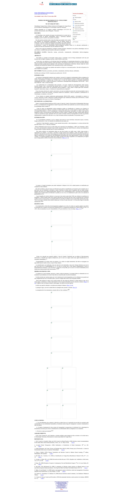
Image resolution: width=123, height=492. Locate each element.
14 (72, 285)
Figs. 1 (64, 137)
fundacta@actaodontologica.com (61, 490)
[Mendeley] (73, 38)
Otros (75, 38)
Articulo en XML (78, 21)
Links (73, 442)
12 (35, 283)
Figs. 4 (77, 208)
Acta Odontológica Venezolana (43, 13)
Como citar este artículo (79, 25)
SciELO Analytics (78, 17)
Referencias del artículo (79, 23)
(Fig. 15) (75, 287)
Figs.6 (85, 281)
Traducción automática (79, 28)
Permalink (76, 41)
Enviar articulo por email (79, 30)
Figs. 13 (69, 285)
